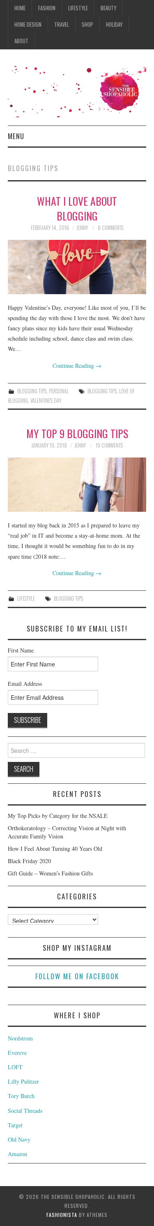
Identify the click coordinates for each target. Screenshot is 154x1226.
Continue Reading (77, 365)
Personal (59, 391)
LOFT (15, 1067)
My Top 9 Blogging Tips (77, 433)
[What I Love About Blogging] (77, 267)
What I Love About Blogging (77, 208)
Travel (61, 24)
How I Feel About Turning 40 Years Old (55, 848)
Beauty (108, 8)
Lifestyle (78, 8)
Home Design (27, 24)
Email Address (25, 683)
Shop (87, 24)
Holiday (114, 24)
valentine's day (45, 400)
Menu (16, 136)
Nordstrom (20, 1038)
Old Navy (19, 1139)
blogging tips (102, 391)
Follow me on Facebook (77, 976)
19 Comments (109, 445)
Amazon (17, 1154)
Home (19, 8)
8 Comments (110, 228)
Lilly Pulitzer (23, 1081)
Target (15, 1125)
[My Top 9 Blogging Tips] (77, 484)
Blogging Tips (31, 391)
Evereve (17, 1052)
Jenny (82, 228)
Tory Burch (21, 1096)
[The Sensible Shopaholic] (77, 91)
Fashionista (61, 1215)
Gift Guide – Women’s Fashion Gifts (50, 873)
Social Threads (25, 1111)
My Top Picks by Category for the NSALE (58, 816)
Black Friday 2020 (29, 861)
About (21, 41)
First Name (21, 650)
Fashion (46, 8)
